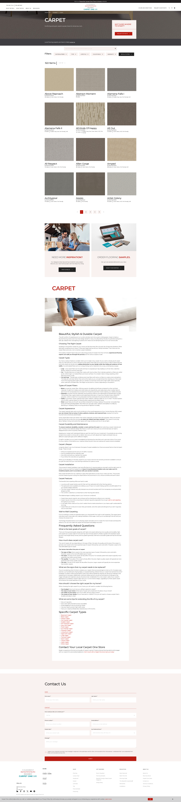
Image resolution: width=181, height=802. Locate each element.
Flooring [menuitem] (75, 773)
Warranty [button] (111, 54)
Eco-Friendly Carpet (66, 628)
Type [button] (72, 54)
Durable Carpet (65, 622)
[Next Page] (103, 212)
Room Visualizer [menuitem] (100, 773)
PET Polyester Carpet (67, 623)
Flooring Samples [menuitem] (100, 775)
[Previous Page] (77, 212)
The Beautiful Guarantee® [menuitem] (126, 781)
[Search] (115, 48)
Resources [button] (36, 8)
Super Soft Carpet (66, 633)
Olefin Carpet (65, 642)
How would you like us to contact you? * (54, 711)
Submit (90, 758)
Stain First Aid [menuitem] (123, 775)
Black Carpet (65, 617)
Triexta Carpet (65, 640)
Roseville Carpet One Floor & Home (90, 1)
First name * (48, 696)
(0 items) (174, 7)
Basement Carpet (66, 615)
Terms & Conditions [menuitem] (148, 783)
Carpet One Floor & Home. (27, 794)
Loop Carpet (64, 635)
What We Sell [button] (10, 8)
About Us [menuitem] (145, 773)
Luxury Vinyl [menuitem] (76, 775)
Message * (47, 738)
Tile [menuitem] (74, 786)
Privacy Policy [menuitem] (146, 786)
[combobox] (89, 48)
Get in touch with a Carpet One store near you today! (99, 652)
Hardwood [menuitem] (75, 778)
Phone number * (49, 720)
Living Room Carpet (67, 632)
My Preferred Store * (96, 729)
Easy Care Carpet (66, 625)
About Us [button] (28, 8)
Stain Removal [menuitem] (123, 773)
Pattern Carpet (65, 618)
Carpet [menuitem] (74, 781)
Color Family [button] (97, 54)
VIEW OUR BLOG (65, 269)
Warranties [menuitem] (122, 783)
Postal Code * (48, 729)
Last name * (94, 696)
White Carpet (65, 644)
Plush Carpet (65, 627)
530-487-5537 (18, 5)
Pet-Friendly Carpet (66, 620)
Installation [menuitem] (122, 786)
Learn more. (108, 799)
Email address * (95, 720)
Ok (150, 799)
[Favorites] (172, 8)
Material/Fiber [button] (60, 54)
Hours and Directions (145, 8)
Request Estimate (122, 33)
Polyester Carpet (66, 630)
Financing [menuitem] (75, 791)
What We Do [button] (20, 8)
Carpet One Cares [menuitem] (147, 778)
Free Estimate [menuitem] (76, 789)
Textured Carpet (65, 637)
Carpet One (48, 12)
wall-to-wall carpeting (114, 500)
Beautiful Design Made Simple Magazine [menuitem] (104, 779)
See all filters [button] (125, 54)
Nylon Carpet (65, 639)
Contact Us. (72, 42)
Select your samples (112, 268)
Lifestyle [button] (83, 54)
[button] (169, 8)
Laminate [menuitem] (75, 783)
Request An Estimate (160, 8)
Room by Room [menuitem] (147, 775)
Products (55, 12)
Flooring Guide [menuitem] (123, 778)
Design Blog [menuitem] (99, 782)
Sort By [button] (61, 63)
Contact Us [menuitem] (146, 781)
